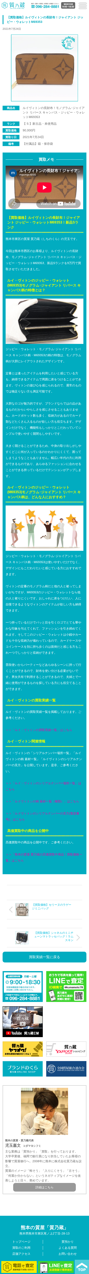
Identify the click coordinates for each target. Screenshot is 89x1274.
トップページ (21, 1241)
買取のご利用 (21, 1247)
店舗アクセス (21, 1253)
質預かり (68, 1241)
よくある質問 (68, 1247)
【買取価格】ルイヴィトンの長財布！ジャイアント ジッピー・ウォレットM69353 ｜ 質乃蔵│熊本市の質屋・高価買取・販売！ (13, 5)
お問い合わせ (68, 1253)
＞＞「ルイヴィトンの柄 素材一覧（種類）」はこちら (42, 801)
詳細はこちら (44, 1187)
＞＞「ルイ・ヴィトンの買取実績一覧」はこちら (39, 730)
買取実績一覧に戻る (44, 957)
